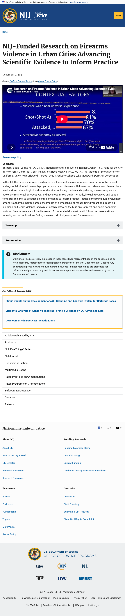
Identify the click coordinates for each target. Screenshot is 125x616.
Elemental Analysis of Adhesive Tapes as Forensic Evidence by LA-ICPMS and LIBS (55, 310)
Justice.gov (93, 605)
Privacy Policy (80, 598)
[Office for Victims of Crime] (62, 580)
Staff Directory (71, 504)
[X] (110, 429)
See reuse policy (11, 157)
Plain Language (61, 598)
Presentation (13, 240)
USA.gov (79, 605)
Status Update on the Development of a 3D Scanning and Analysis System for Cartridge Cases (61, 300)
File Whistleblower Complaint (35, 598)
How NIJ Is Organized (14, 455)
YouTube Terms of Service (20, 81)
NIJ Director (8, 462)
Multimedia (8, 526)
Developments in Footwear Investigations (30, 320)
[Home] (33, 16)
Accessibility (9, 598)
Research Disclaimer (13, 478)
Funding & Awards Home (77, 447)
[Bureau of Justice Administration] (39, 568)
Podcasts (7, 504)
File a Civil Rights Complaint (79, 519)
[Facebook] (101, 429)
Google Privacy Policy (47, 81)
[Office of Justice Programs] (9, 15)
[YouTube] (119, 429)
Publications (9, 511)
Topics (6, 519)
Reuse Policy (9, 534)
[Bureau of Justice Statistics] (62, 570)
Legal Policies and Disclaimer (106, 598)
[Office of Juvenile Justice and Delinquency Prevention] (40, 581)
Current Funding (72, 462)
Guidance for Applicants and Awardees (84, 470)
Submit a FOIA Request (76, 511)
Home (5, 32)
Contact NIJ (70, 496)
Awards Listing (72, 455)
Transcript (11, 225)
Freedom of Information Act (57, 605)
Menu (118, 16)
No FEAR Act (32, 605)
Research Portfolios (12, 470)
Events (6, 496)
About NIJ (7, 447)
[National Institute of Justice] (85, 568)
